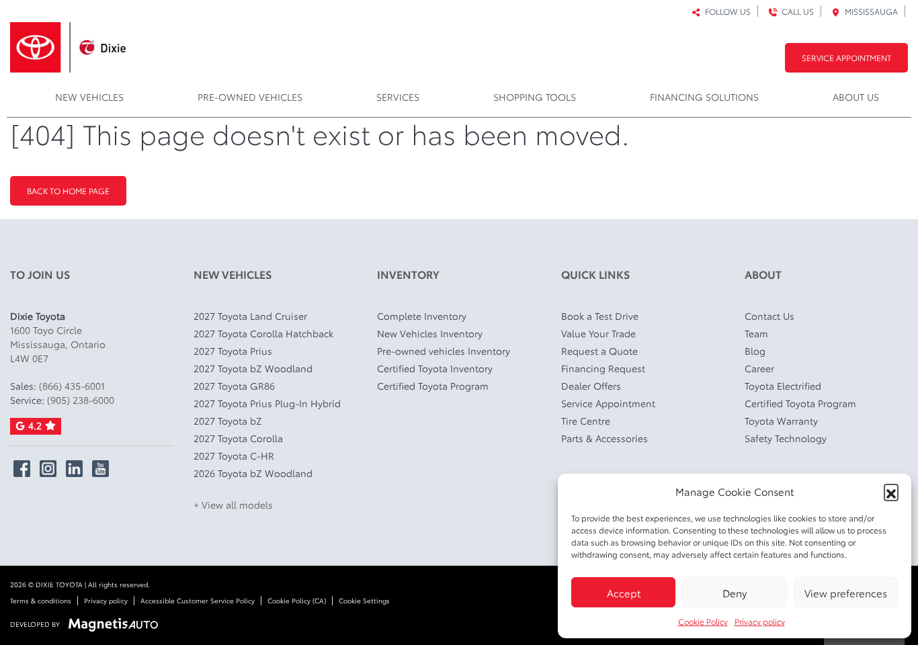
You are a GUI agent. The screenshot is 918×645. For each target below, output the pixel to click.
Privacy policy (760, 621)
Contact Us (769, 315)
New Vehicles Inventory (430, 333)
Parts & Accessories (604, 438)
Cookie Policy (703, 621)
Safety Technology (786, 438)
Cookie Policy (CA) (296, 600)
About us (856, 96)
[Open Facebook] (21, 468)
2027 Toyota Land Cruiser (250, 315)
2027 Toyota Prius (233, 350)
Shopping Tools (534, 96)
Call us (796, 11)
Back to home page (68, 190)
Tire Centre (585, 420)
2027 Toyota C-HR (234, 455)
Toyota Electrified (783, 385)
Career (759, 368)
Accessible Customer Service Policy (197, 600)
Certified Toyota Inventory (435, 368)
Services (397, 96)
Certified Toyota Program (433, 385)
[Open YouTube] (100, 468)
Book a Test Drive (599, 315)
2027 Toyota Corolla (238, 438)
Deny (734, 592)
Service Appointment (846, 57)
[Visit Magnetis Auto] (117, 623)
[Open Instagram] (48, 468)
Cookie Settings (364, 600)
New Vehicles (89, 96)
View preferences (845, 592)
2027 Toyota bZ (228, 420)
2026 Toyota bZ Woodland (253, 473)
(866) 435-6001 (72, 385)
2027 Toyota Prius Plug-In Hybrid (267, 403)
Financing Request (603, 368)
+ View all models (233, 504)
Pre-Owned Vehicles (250, 96)
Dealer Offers (591, 385)
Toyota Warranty (781, 420)
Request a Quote (599, 350)
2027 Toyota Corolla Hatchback (263, 333)
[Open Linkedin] (74, 468)
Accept (623, 592)
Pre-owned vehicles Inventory (443, 350)
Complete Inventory (421, 315)
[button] (891, 491)
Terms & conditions (40, 600)
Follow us (726, 11)
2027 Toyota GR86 (234, 385)
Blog (755, 350)
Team (756, 333)
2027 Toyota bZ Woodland (253, 368)
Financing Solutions (704, 96)
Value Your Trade (598, 333)
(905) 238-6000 (80, 399)
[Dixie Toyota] (68, 43)
